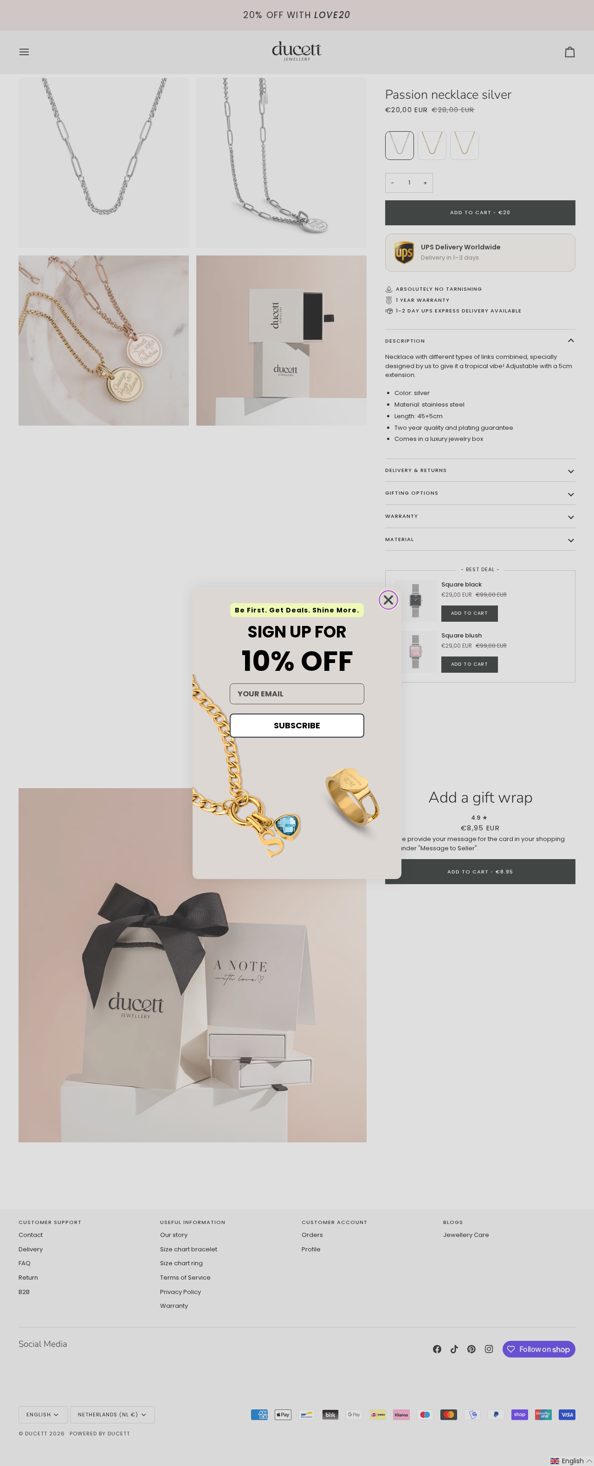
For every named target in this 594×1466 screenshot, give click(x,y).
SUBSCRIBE (297, 725)
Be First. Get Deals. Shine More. (297, 610)
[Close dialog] (388, 600)
